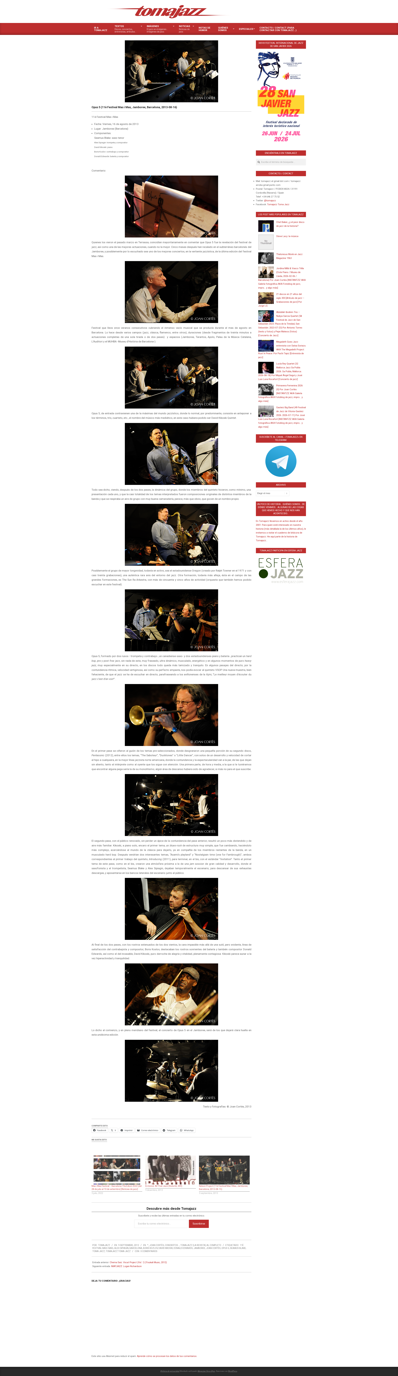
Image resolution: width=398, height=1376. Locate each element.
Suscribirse (199, 1223)
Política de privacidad (169, 1371)
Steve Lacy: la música (287, 236)
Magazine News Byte (206, 1371)
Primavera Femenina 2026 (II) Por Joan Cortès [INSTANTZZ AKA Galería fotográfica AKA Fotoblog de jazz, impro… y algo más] (280, 393)
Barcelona (136, 1248)
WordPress (232, 1371)
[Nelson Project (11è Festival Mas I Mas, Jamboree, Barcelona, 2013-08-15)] (224, 1170)
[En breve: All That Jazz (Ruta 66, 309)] (170, 1170)
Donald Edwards (183, 1248)
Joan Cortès (213, 1248)
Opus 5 (225, 1248)
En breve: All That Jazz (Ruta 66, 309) (163, 1186)
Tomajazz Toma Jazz (118, 1251)
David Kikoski (166, 1248)
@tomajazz (270, 200)
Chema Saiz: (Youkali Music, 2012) (138, 1262)
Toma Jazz (98, 1251)
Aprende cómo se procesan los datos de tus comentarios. (167, 1356)
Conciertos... (172, 1245)
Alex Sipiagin (121, 1248)
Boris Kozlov (150, 1248)
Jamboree (199, 1248)
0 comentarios (149, 1251)
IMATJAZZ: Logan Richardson (126, 1266)
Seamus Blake (238, 1248)
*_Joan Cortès (155, 1245)
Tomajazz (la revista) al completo (200, 1245)
